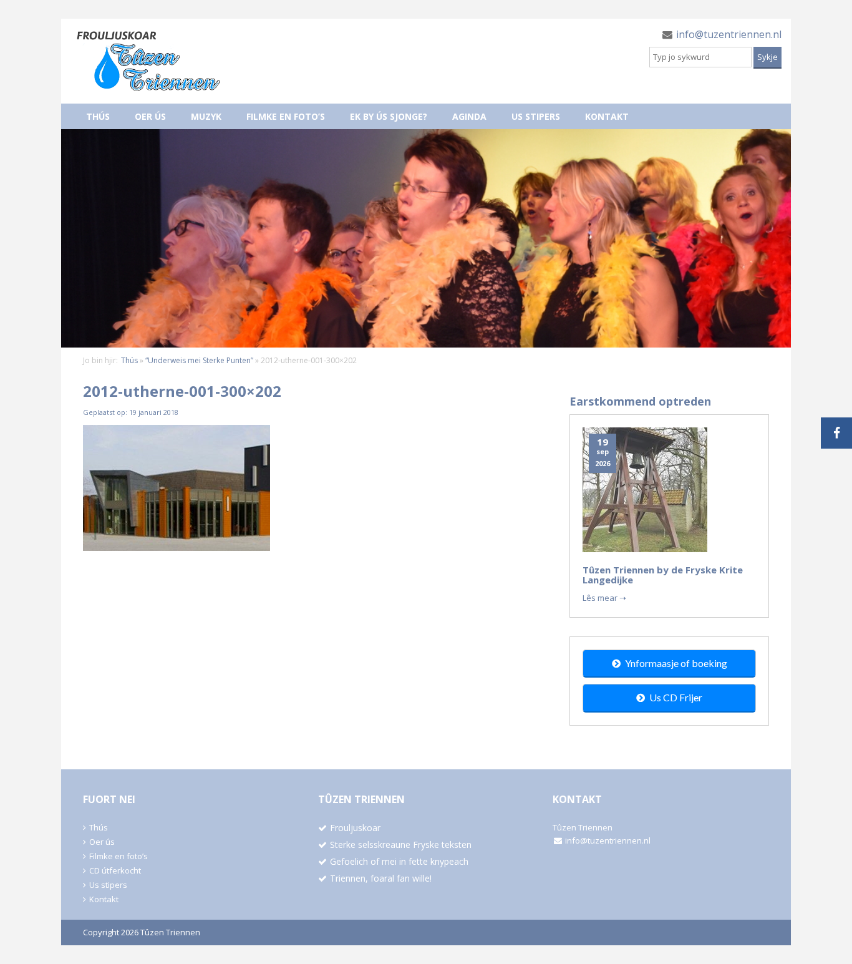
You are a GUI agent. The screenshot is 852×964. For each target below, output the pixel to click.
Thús (98, 116)
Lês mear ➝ (604, 597)
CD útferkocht (115, 870)
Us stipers (535, 116)
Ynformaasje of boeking (676, 663)
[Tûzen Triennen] (148, 61)
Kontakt (607, 116)
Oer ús (150, 116)
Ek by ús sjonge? (388, 116)
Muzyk (206, 116)
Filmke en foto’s (285, 116)
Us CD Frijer (675, 697)
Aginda (469, 116)
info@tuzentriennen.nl (729, 34)
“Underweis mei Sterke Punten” (199, 360)
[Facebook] (836, 433)
